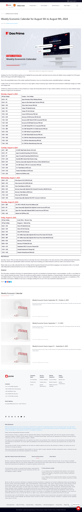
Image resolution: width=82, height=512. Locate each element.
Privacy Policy (59, 504)
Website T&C (67, 504)
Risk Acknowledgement (48, 504)
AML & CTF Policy (20, 504)
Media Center (21, 5)
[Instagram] (7, 282)
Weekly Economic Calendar (12, 13)
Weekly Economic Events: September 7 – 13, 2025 (47, 323)
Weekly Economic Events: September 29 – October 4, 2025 (50, 300)
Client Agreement (10, 504)
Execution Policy (29, 504)
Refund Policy (38, 504)
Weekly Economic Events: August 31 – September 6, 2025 (50, 346)
